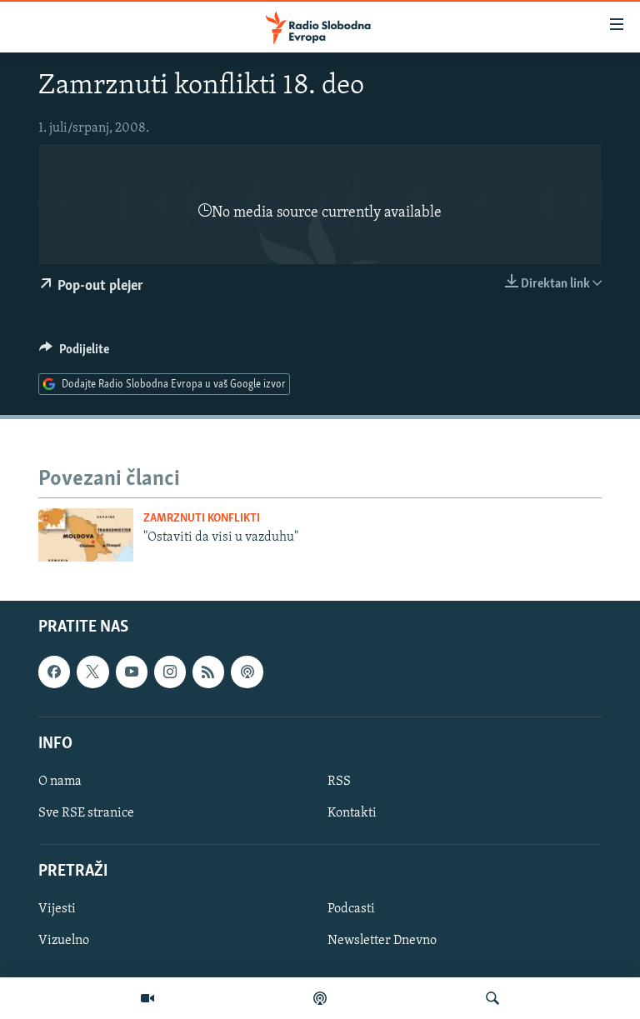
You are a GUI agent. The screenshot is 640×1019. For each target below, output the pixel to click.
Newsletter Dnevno (382, 940)
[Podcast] (320, 998)
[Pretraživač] (493, 998)
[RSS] (208, 671)
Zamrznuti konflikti (201, 518)
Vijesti (57, 909)
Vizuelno (63, 940)
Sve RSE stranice (86, 813)
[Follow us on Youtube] (132, 671)
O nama (60, 781)
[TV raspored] (246, 671)
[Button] (74, 353)
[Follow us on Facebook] (54, 671)
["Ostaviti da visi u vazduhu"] (85, 535)
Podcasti (351, 909)
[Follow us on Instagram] (170, 671)
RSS (339, 781)
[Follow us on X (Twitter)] (92, 671)
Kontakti (352, 813)
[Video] (147, 998)
